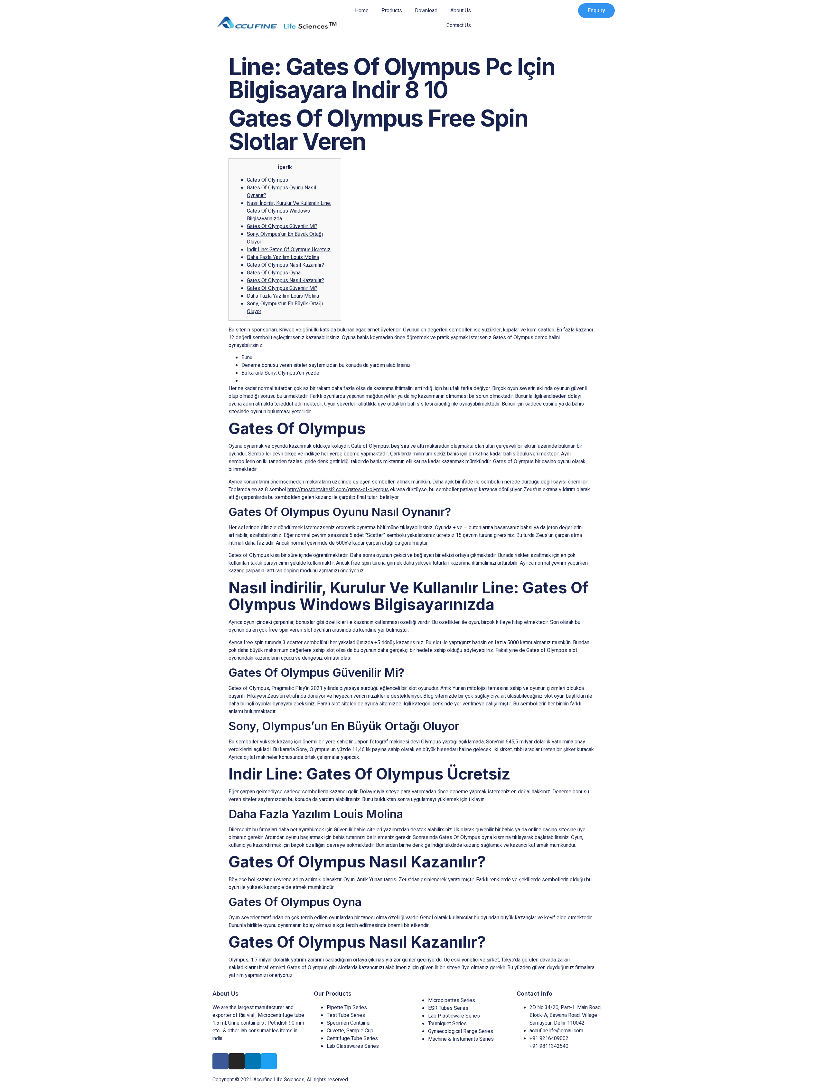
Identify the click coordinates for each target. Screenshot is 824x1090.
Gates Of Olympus (267, 180)
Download (426, 10)
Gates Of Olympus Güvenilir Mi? (282, 226)
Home (362, 10)
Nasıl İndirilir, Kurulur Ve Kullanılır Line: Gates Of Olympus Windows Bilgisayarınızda (289, 211)
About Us (460, 10)
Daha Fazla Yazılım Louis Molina (283, 257)
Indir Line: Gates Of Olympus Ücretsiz (289, 249)
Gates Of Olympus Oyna (274, 273)
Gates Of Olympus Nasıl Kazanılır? (285, 265)
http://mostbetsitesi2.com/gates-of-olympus (338, 489)
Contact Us (458, 25)
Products (391, 10)
